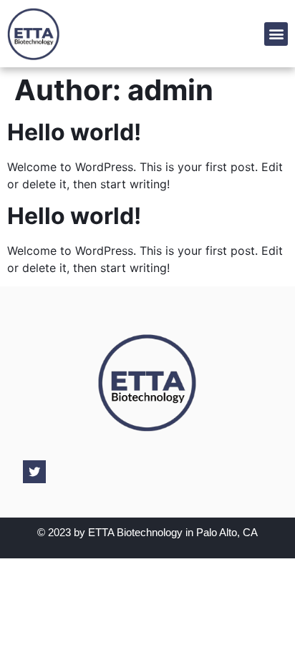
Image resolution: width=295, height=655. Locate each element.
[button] (276, 34)
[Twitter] (34, 471)
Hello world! (74, 132)
